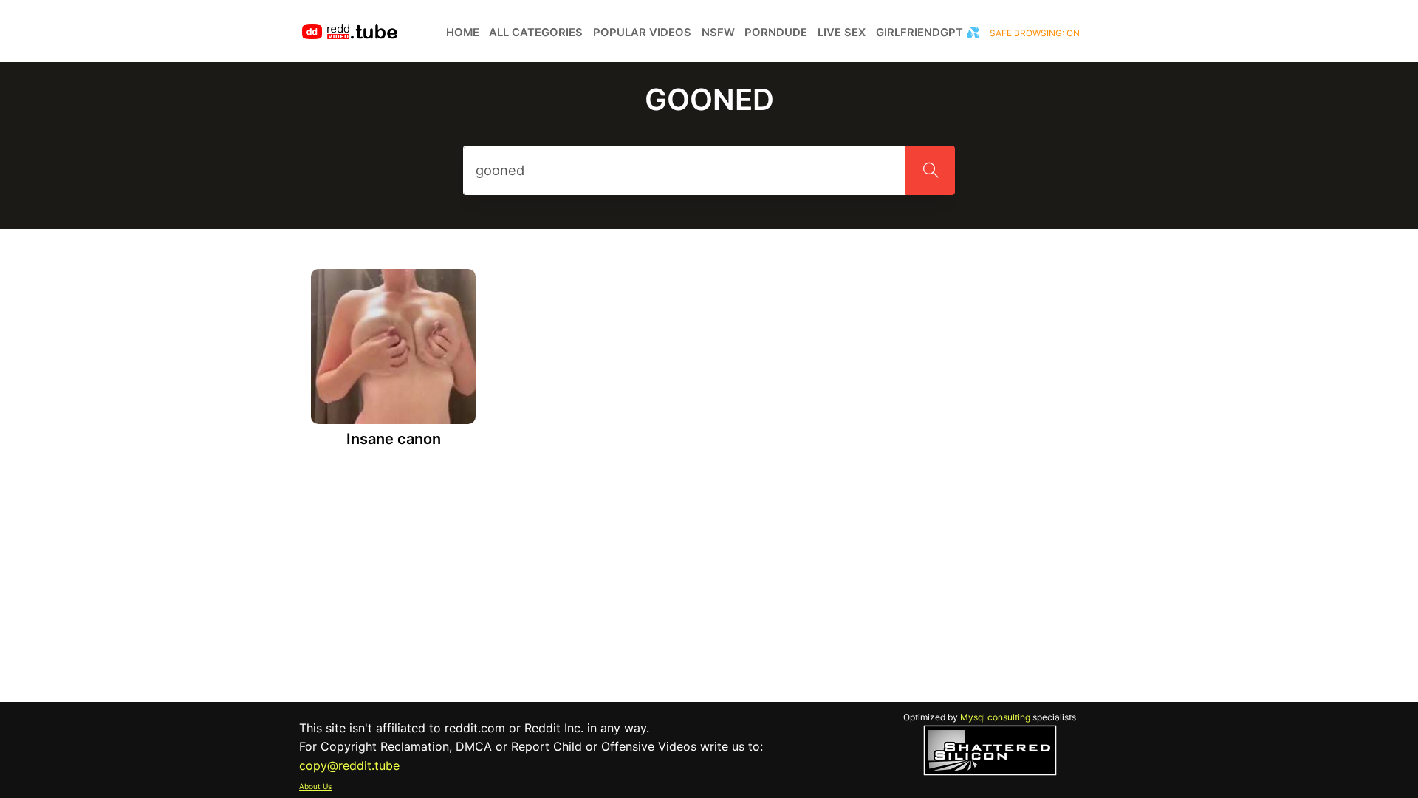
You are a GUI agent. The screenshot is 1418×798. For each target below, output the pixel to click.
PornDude (775, 32)
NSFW (718, 32)
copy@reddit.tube (349, 765)
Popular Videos (642, 32)
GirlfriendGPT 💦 (928, 32)
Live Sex (842, 32)
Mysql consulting (995, 717)
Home (462, 32)
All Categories (536, 32)
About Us (315, 786)
